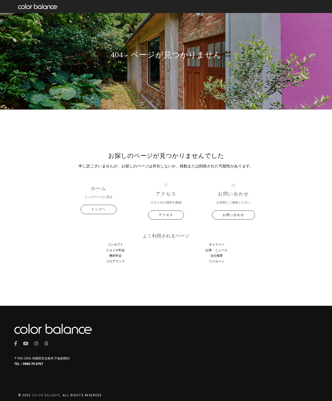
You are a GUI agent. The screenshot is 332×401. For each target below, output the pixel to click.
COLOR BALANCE (46, 395)
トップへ (98, 209)
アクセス (166, 215)
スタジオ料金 (115, 250)
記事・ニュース (216, 250)
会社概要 (216, 255)
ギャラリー (216, 244)
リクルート (216, 261)
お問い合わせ (233, 215)
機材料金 (115, 255)
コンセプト (115, 244)
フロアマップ (115, 261)
